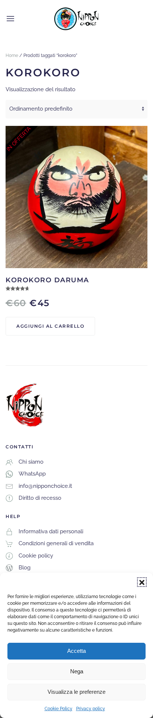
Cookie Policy (58, 708)
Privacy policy (90, 708)
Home (12, 55)
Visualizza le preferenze (76, 692)
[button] (142, 582)
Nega (76, 671)
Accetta (76, 651)
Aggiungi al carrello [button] (50, 326)
